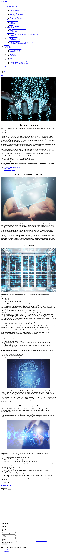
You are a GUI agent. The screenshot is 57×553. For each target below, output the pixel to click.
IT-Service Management (9, 170)
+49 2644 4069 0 (6, 485)
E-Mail (4, 536)
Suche (2, 75)
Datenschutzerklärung (7, 539)
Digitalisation (7, 168)
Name (3, 531)
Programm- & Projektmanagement (12, 167)
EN (4, 71)
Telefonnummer (6, 533)
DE (4, 72)
